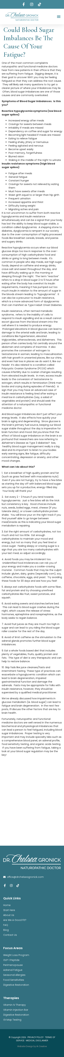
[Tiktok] (17, 885)
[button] (58, 16)
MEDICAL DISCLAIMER (37, 1040)
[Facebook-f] (4, 885)
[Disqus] (32, 802)
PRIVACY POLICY (35, 1037)
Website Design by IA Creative (32, 1046)
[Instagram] (11, 885)
